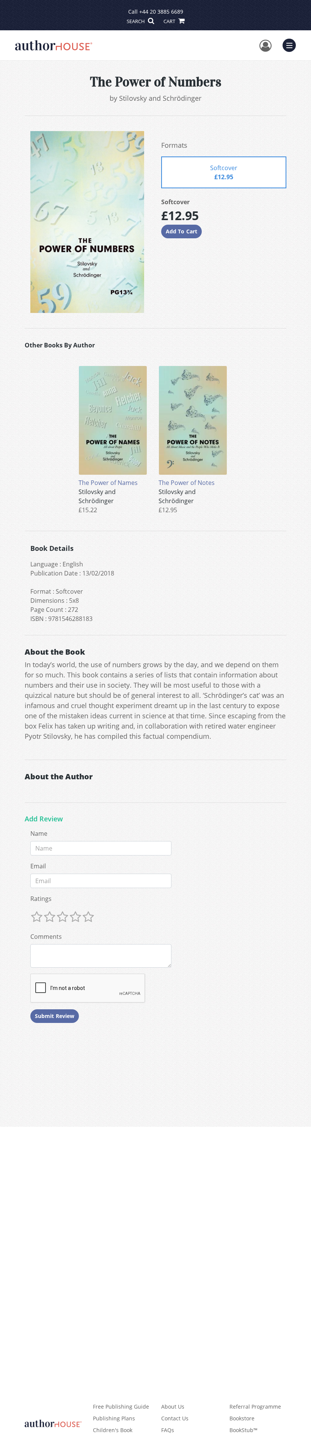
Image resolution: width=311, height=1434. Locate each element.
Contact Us (174, 1418)
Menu (291, 44)
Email (38, 866)
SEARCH (136, 21)
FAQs (167, 1430)
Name (38, 833)
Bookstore (241, 1418)
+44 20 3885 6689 (161, 11)
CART (169, 21)
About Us (172, 1406)
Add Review (44, 819)
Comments (46, 936)
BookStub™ (243, 1430)
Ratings (41, 898)
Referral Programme (255, 1406)
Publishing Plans (114, 1418)
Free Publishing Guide (121, 1406)
